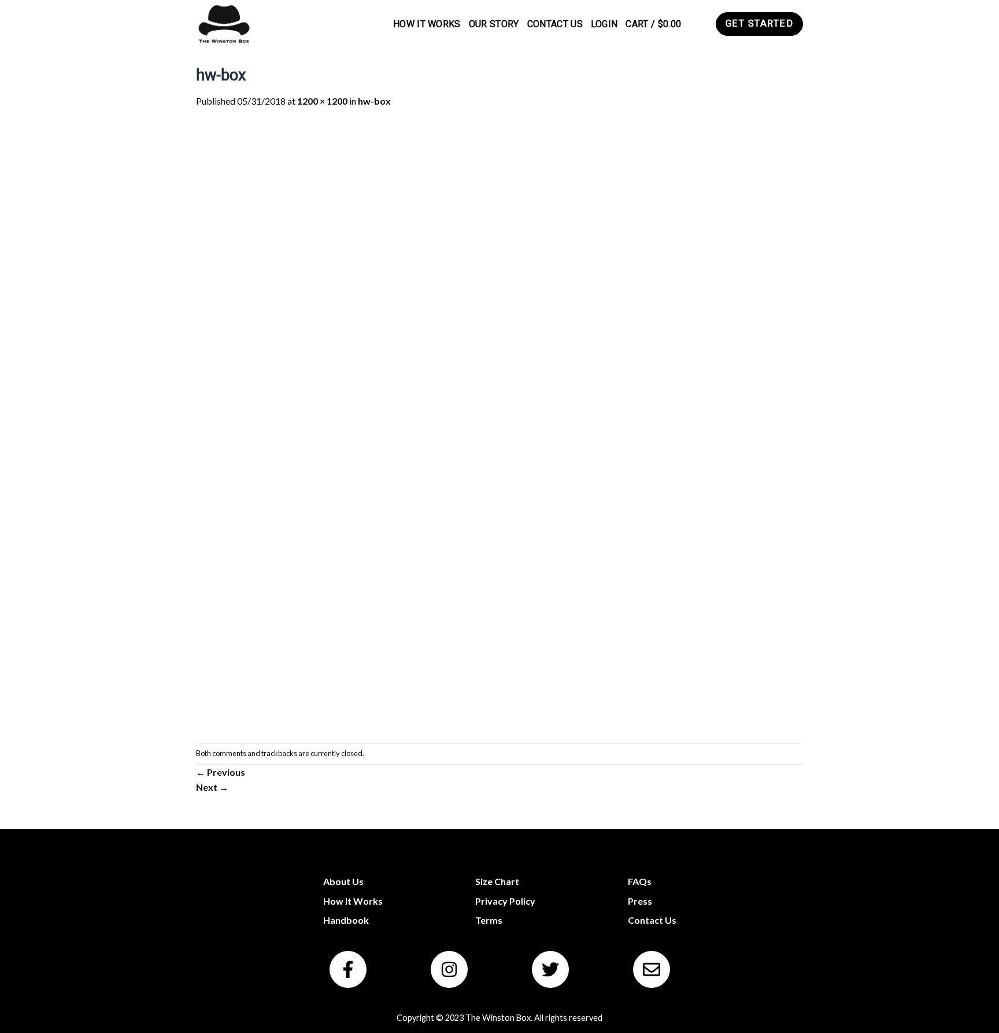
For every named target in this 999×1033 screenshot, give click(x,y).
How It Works (427, 23)
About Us (343, 881)
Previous (220, 772)
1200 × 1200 (322, 100)
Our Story (494, 23)
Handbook (346, 919)
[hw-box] (499, 424)
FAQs (640, 881)
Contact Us (555, 23)
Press (640, 900)
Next (212, 787)
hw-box (374, 100)
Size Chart (497, 881)
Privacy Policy (505, 900)
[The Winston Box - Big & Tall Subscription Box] (223, 24)
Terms (488, 919)
